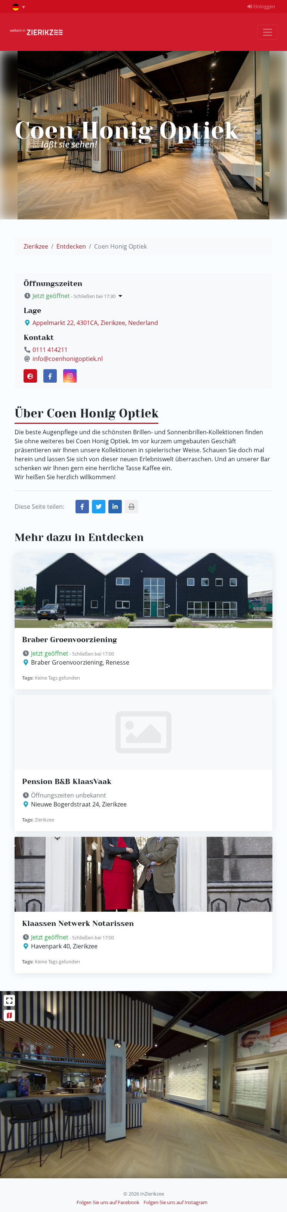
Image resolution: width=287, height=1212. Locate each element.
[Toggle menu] (267, 32)
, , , (95, 323)
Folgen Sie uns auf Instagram (175, 1202)
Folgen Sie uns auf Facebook (108, 1202)
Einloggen (263, 6)
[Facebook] (50, 376)
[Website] (30, 376)
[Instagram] (70, 376)
